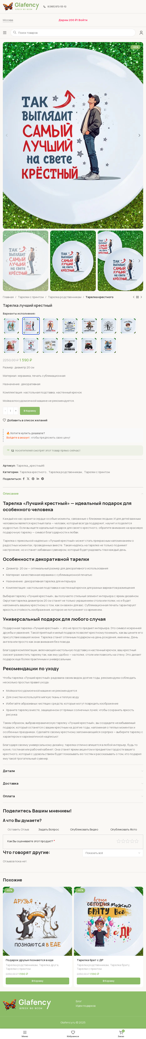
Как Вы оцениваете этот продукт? (31, 841)
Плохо (119, 841)
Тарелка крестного (99, 297)
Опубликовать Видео (84, 829)
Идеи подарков (85, 1006)
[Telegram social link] (42, 478)
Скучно (123, 841)
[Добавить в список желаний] (68, 890)
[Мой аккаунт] (141, 32)
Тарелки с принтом (31, 297)
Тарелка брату (119, 965)
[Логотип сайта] (21, 6)
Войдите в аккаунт (18, 437)
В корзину (30, 410)
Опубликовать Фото (123, 829)
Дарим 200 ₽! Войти (73, 20)
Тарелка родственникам (64, 297)
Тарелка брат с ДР (90, 960)
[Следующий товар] (141, 297)
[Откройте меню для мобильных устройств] (5, 32)
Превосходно (136, 841)
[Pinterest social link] (33, 478)
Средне (127, 841)
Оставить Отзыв (18, 829)
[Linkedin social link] (38, 478)
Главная (8, 297)
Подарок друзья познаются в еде (29, 960)
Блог (79, 1001)
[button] (37, 981)
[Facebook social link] (24, 478)
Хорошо (132, 841)
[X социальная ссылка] (28, 478)
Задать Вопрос (48, 829)
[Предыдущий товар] (134, 297)
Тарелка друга (48, 965)
